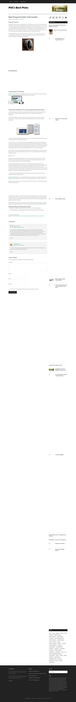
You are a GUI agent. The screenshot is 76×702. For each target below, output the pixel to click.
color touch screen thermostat (53, 643)
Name (10, 273)
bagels (65, 633)
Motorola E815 (51, 657)
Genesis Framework (41, 698)
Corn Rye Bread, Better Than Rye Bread (61, 375)
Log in (50, 698)
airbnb (50, 633)
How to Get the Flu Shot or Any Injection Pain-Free (61, 286)
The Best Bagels (59, 454)
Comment (11, 262)
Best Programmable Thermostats (60, 279)
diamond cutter (51, 648)
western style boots (51, 662)
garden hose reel (51, 650)
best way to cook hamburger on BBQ (59, 638)
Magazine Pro (34, 698)
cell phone (54, 641)
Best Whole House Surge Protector (60, 39)
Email (10, 278)
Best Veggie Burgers (60, 198)
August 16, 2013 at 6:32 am (18, 227)
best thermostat (51, 638)
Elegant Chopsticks (60, 543)
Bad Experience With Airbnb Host (34, 671)
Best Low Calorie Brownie (60, 30)
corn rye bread (64, 643)
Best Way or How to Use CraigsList (57, 539)
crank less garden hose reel (52, 645)
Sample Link (10, 680)
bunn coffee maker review (54, 681)
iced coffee (61, 655)
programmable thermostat (52, 689)
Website (10, 283)
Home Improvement (15, 214)
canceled (50, 641)
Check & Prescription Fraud (55, 365)
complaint (59, 643)
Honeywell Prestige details (13, 177)
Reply (11, 237)
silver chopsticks (58, 689)
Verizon (56, 660)
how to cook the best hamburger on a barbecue (55, 653)
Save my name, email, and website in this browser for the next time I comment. (24, 289)
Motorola (65, 655)
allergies (53, 633)
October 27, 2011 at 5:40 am (19, 245)
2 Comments (21, 19)
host (66, 686)
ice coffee (57, 655)
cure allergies (59, 645)
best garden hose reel (60, 636)
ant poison (62, 633)
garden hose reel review (58, 650)
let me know (44, 202)
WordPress (46, 698)
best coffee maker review (52, 636)
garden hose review (57, 686)
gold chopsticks (62, 686)
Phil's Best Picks (18, 7)
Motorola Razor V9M (56, 657)
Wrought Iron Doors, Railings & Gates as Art (60, 369)
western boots (60, 660)
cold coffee (58, 641)
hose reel (65, 686)
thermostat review (51, 660)
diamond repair (56, 648)
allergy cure (57, 633)
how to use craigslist (51, 655)
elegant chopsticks (62, 648)
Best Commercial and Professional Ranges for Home (57, 26)
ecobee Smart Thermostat (13, 93)
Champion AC (16, 243)
